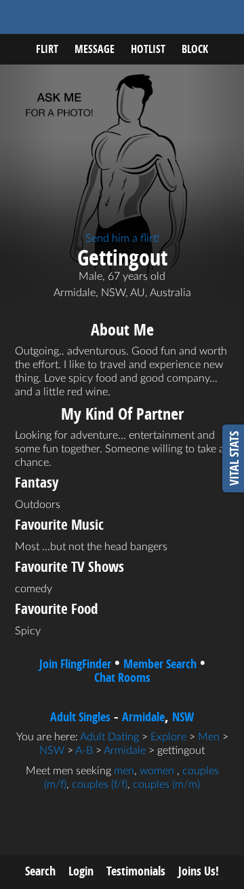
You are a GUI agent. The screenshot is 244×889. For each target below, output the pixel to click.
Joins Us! (198, 871)
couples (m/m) (166, 784)
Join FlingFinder (75, 663)
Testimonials (135, 871)
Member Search (160, 663)
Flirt (47, 48)
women (157, 770)
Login (81, 871)
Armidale (143, 716)
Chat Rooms (122, 677)
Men (209, 736)
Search (40, 871)
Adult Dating (109, 736)
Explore (168, 736)
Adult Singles (80, 716)
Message (95, 48)
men (124, 770)
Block (195, 48)
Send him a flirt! (122, 238)
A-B (84, 750)
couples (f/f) (99, 784)
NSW (183, 716)
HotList (148, 48)
